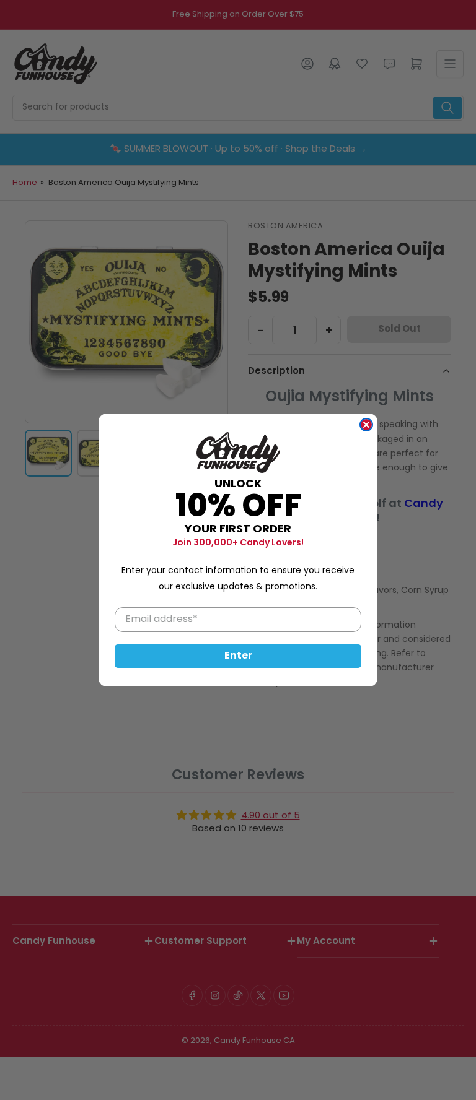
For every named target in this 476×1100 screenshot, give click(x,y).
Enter (238, 656)
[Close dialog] (366, 424)
